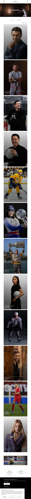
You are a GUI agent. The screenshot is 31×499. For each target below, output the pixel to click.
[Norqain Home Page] (15, 2)
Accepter (12, 496)
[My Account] (25, 1)
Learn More (21, 473)
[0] (26, 1)
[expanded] (25, 22)
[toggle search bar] (23, 1)
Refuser (19, 496)
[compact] (26, 22)
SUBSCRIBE (7, 483)
